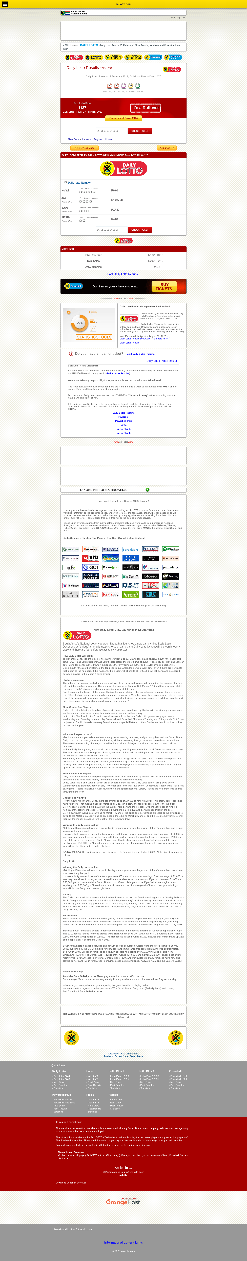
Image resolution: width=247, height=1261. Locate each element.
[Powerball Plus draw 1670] (173, 60)
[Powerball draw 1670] (153, 60)
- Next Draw (58, 1082)
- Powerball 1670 (178, 1076)
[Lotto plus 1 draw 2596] (113, 60)
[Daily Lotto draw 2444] (74, 60)
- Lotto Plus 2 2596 (149, 1076)
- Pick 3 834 (92, 1099)
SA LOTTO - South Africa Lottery (103, 1155)
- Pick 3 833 (92, 1102)
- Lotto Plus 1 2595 (119, 1079)
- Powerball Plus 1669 (63, 1102)
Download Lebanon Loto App (71, 1182)
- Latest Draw (116, 1099)
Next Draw (73, 139)
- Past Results (59, 1085)
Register (98, 139)
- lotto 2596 (92, 1076)
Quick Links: (58, 1065)
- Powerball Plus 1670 (63, 1099)
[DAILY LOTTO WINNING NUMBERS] (123, 88)
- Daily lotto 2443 (61, 1079)
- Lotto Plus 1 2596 (119, 1076)
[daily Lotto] (123, 169)
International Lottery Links (123, 1242)
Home (108, 139)
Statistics (86, 139)
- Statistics (57, 1088)
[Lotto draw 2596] (94, 60)
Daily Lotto (69, 861)
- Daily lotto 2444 (61, 1076)
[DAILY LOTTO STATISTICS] (89, 325)
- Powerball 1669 (178, 1079)
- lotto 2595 (92, 1079)
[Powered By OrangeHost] (123, 1205)
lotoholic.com (84, 1229)
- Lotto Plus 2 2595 (149, 1079)
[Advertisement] (123, 30)
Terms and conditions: (69, 1122)
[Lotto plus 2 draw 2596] (133, 60)
